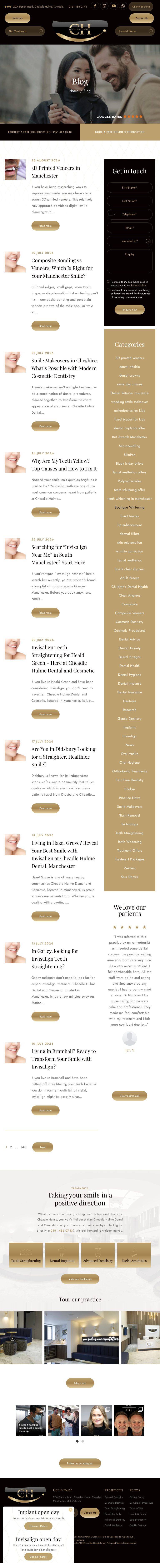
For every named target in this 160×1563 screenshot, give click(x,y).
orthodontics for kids (129, 410)
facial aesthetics (129, 560)
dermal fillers (129, 533)
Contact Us (142, 18)
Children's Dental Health (129, 586)
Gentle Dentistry (129, 718)
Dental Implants (129, 683)
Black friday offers (129, 463)
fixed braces (129, 516)
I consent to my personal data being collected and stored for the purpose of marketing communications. (130, 293)
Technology (129, 824)
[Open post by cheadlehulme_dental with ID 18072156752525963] (63, 1420)
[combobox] (111, 214)
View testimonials (129, 1096)
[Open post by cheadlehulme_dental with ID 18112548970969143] (129, 1420)
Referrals (17, 18)
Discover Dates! (38, 1526)
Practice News (129, 797)
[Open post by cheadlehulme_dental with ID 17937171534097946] (96, 1420)
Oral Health (129, 753)
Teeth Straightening (130, 833)
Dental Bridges (130, 656)
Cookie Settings (138, 1525)
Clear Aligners (129, 595)
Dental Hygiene (129, 674)
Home (74, 90)
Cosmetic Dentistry (130, 621)
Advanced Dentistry (115, 1520)
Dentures (129, 701)
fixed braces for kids (129, 419)
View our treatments (80, 1279)
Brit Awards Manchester (129, 437)
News (130, 745)
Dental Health (130, 665)
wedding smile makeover (129, 401)
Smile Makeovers (129, 806)
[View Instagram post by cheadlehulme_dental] (42, 1432)
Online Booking (141, 7)
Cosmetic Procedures (129, 630)
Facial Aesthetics (113, 1525)
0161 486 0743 (78, 7)
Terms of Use (136, 1508)
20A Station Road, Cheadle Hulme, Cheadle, (38, 7)
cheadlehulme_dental (30, 1409)
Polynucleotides (129, 481)
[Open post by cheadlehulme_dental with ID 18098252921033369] (31, 1420)
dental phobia (129, 366)
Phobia (129, 789)
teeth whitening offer (129, 489)
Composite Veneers (129, 613)
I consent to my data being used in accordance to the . (129, 283)
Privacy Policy (138, 285)
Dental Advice (129, 639)
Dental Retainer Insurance (130, 393)
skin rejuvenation (129, 542)
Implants (130, 727)
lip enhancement (130, 525)
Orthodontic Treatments (129, 771)
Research (129, 709)
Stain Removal (129, 815)
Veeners (129, 868)
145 (23, 1147)
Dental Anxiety (129, 648)
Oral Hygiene (130, 762)
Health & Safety (138, 1514)
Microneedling (129, 445)
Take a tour (80, 1383)
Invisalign (130, 736)
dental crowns (129, 375)
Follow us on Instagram (80, 1463)
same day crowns (129, 384)
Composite (130, 604)
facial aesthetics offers (129, 472)
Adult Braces (129, 577)
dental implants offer (129, 428)
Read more (45, 226)
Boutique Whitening (129, 507)
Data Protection (138, 1520)
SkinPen (129, 454)
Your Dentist (130, 876)
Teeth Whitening (129, 841)
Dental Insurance (129, 692)
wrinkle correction (129, 551)
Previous (12, 1338)
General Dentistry (114, 1497)
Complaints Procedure (141, 1503)
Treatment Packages (129, 859)
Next (147, 1338)
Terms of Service (123, 1543)
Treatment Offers (129, 850)
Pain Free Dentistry (130, 780)
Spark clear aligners (130, 569)
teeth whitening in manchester (130, 498)
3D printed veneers (129, 357)
